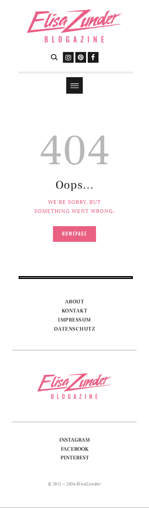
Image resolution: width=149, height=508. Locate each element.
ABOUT (74, 301)
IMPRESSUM (74, 320)
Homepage (74, 234)
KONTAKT (75, 310)
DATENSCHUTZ (75, 329)
